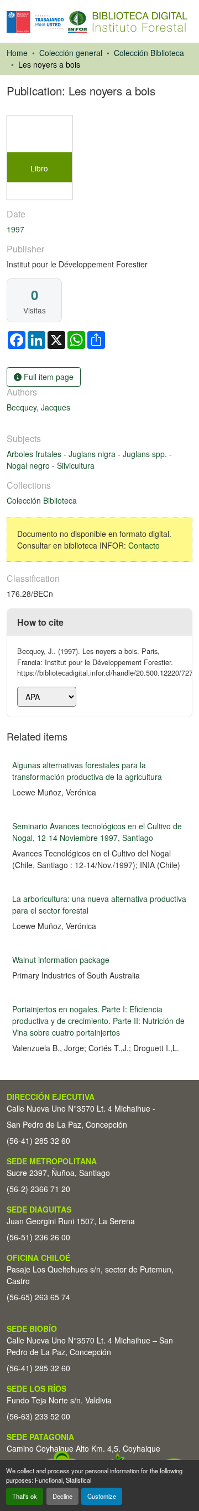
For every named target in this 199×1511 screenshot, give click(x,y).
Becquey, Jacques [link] (38, 407)
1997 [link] (15, 229)
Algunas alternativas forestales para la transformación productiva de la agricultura (87, 770)
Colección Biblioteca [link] (149, 52)
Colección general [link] (70, 52)
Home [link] (17, 52)
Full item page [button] (48, 376)
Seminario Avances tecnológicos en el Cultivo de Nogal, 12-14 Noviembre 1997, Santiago (97, 831)
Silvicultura (76, 465)
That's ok (24, 1496)
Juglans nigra (93, 453)
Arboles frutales (35, 453)
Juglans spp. (146, 453)
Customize (101, 1496)
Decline (62, 1496)
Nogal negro (29, 465)
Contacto (144, 545)
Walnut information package (60, 959)
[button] (97, 22)
